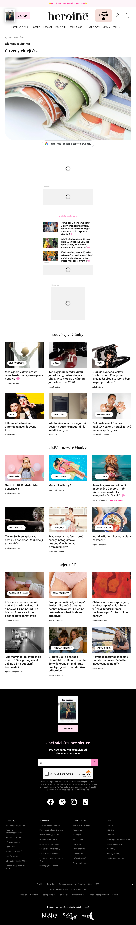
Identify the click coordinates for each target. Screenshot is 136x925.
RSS (97, 884)
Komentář (14, 476)
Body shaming (79, 849)
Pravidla (50, 884)
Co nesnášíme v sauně (49, 844)
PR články (111, 849)
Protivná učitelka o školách (51, 830)
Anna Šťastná (54, 387)
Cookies (40, 884)
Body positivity (61, 476)
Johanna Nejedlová (13, 383)
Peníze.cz (34, 895)
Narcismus (77, 830)
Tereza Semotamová (14, 672)
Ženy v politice (79, 863)
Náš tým (110, 830)
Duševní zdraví (79, 858)
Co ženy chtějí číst (22, 51)
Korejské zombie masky (49, 849)
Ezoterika (102, 476)
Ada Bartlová (97, 387)
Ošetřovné (10, 847)
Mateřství (77, 835)
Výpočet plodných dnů (15, 825)
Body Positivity (61, 593)
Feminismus (58, 528)
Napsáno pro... (104, 414)
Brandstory (59, 414)
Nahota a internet (62, 648)
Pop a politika (16, 528)
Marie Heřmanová (12, 434)
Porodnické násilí (18, 593)
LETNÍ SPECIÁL (103, 14)
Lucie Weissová (98, 668)
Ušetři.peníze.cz (48, 895)
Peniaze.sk (63, 895)
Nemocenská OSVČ (14, 851)
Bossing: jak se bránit (48, 866)
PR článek (53, 434)
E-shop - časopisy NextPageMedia (103, 895)
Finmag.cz (22, 895)
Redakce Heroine (12, 620)
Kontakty (110, 835)
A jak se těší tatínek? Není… (51, 825)
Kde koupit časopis (115, 844)
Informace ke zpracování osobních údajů (75, 884)
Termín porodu (12, 856)
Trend (100, 363)
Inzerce (110, 825)
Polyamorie (78, 853)
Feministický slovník (115, 858)
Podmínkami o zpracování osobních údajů (78, 787)
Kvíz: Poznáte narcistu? (49, 853)
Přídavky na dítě (13, 842)
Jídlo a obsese (104, 528)
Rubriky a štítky (113, 853)
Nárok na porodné (13, 837)
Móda (56, 363)
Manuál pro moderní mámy (118, 839)
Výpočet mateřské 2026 (16, 861)
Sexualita (77, 844)
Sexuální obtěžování (81, 825)
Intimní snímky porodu (49, 835)
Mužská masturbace (48, 839)
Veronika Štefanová (100, 434)
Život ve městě (17, 363)
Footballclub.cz (77, 895)
